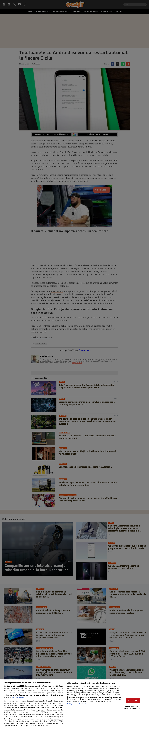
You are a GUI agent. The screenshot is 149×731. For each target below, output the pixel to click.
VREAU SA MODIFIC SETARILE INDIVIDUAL (132, 707)
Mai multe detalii (18, 697)
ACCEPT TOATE (133, 700)
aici (10, 716)
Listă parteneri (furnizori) (76, 704)
